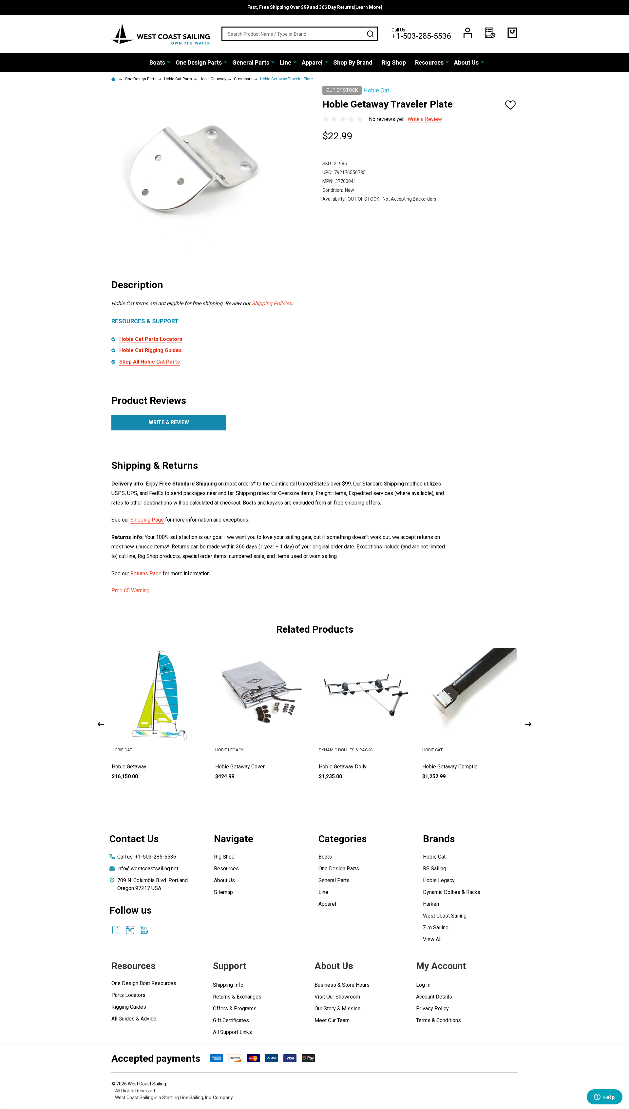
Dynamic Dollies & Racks (451, 892)
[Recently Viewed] (490, 33)
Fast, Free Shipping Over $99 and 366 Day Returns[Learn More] (314, 7)
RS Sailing (434, 868)
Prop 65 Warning (130, 590)
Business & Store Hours (342, 985)
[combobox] (299, 34)
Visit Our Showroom (337, 997)
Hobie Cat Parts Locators (150, 339)
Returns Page (146, 573)
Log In (423, 985)
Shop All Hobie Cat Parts (149, 362)
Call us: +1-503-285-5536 (146, 857)
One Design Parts (199, 62)
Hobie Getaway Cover (343, 766)
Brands (439, 838)
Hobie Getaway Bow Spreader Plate (153, 766)
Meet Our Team (332, 1020)
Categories (342, 838)
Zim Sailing (435, 927)
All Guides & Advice (133, 1019)
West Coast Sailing (445, 916)
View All (432, 939)
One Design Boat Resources (143, 983)
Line (285, 62)
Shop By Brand (352, 62)
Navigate (233, 838)
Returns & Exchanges (237, 997)
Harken (431, 904)
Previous (100, 724)
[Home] (114, 79)
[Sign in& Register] (468, 33)
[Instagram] (130, 930)
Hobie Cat (434, 857)
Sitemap (223, 892)
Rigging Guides (128, 1007)
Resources (429, 62)
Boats (157, 62)
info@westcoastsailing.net (147, 868)
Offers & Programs (235, 1008)
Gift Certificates (231, 1020)
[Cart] (512, 33)
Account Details (434, 997)
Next (528, 724)
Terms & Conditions (438, 1020)
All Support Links (232, 1032)
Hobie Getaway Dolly (446, 766)
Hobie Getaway (232, 766)
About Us (466, 62)
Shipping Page (147, 520)
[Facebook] (116, 930)
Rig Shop (394, 62)
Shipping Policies (272, 303)
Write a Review (425, 119)
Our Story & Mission (337, 1008)
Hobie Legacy (439, 880)
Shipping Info (228, 985)
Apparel (312, 62)
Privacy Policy (432, 1008)
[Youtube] (144, 930)
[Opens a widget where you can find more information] (604, 1097)
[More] (168, 62)
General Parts (250, 62)
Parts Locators (128, 995)
